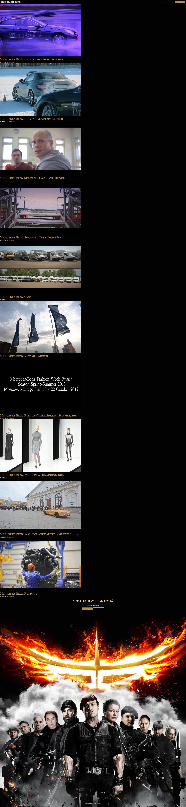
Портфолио (165, 2)
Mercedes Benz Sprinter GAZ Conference (32, 178)
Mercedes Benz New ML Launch (24, 356)
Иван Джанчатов (10, 62)
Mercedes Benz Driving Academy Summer (32, 59)
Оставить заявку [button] (87, 609)
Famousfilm (6, 2)
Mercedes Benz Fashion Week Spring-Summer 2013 (38, 415)
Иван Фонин (98, 803)
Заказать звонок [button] (180, 2)
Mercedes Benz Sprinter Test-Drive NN (30, 237)
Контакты (172, 2)
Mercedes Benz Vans (16, 297)
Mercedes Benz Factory (18, 593)
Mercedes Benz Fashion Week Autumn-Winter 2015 (39, 534)
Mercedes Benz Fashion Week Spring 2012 (32, 475)
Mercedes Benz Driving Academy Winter (31, 118)
